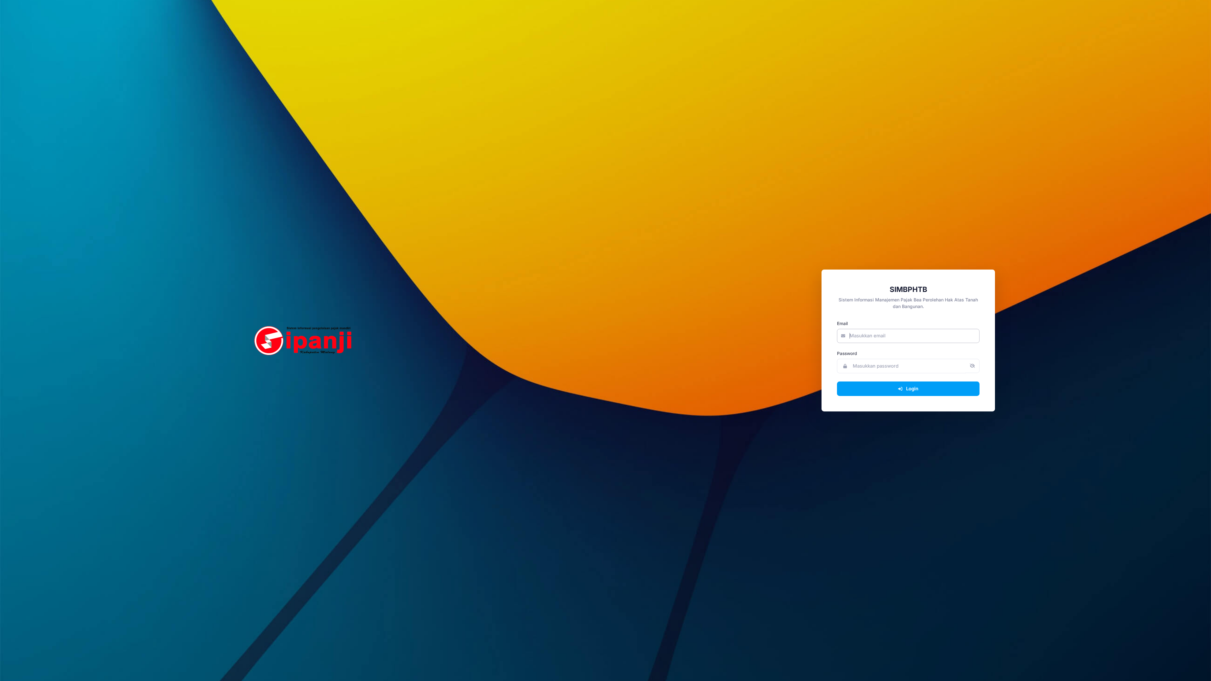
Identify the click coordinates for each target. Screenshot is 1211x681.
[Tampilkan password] (972, 366)
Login (912, 389)
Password (847, 353)
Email (842, 323)
